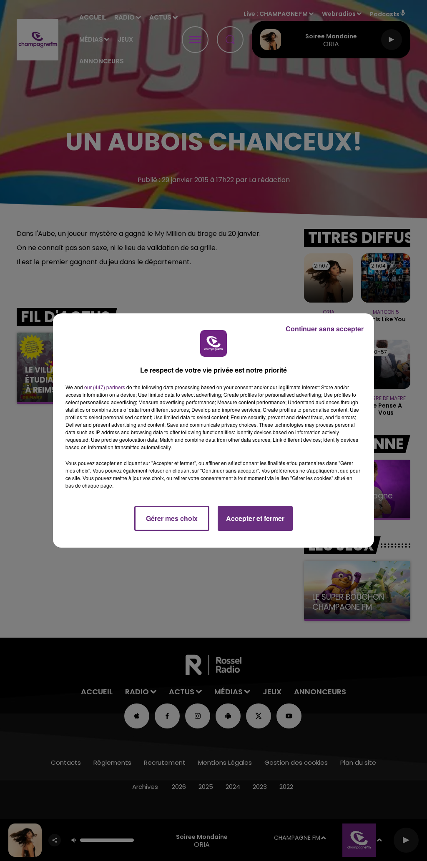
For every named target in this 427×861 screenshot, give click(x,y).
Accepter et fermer (255, 518)
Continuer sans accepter (325, 328)
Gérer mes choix (172, 518)
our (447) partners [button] (104, 386)
